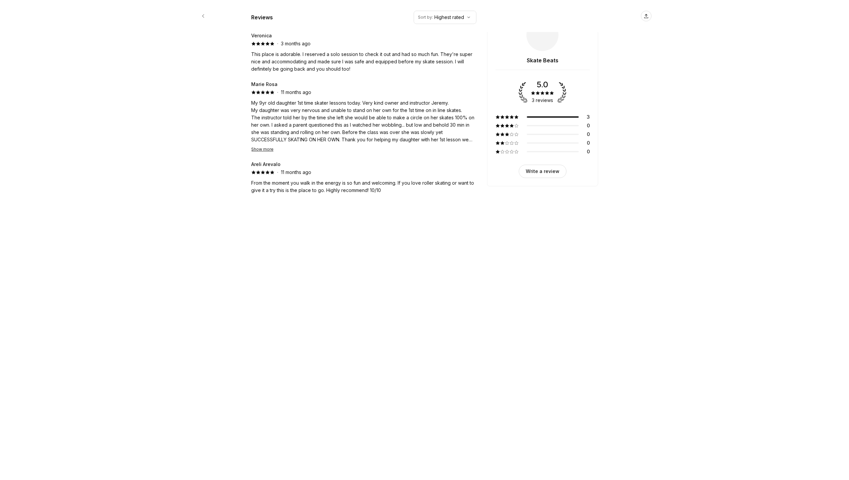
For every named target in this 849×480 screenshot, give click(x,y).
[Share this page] (646, 16)
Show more (262, 149)
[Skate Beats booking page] (203, 16)
